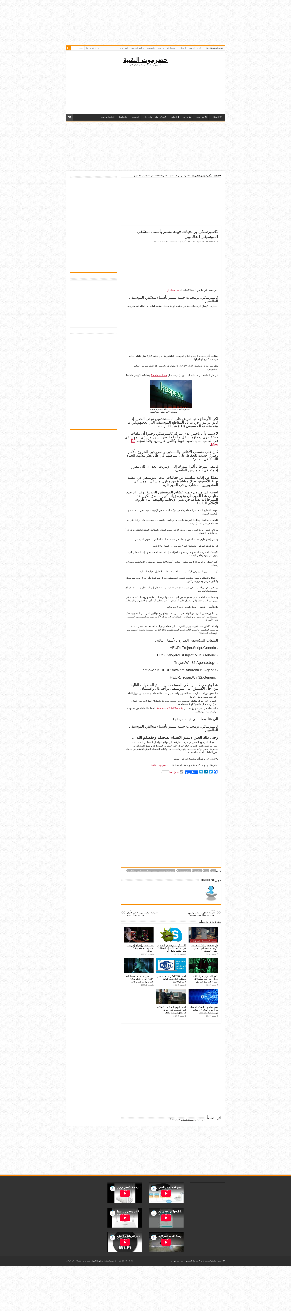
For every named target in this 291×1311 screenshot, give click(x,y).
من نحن (161, 48)
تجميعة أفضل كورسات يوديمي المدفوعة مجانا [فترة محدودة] (201, 912)
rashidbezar (211, 241)
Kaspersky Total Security (169, 708)
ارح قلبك (182, 48)
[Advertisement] (145, 89)
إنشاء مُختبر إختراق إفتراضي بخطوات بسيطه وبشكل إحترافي (140, 948)
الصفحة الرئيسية (195, 48)
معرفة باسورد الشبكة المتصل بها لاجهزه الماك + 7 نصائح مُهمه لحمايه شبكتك (204, 1010)
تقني (213, 871)
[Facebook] (96, 48)
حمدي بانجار (173, 290)
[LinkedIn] (90, 48)
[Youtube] (87, 48)
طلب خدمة (151, 48)
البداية (216, 175)
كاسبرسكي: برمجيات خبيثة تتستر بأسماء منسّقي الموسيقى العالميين (151, 871)
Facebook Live (159, 375)
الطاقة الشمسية (108, 117)
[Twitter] (93, 48)
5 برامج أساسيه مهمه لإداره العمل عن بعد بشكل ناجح (142, 912)
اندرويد (185, 117)
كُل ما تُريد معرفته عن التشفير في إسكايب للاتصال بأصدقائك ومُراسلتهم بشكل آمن (171, 948)
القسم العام (171, 48)
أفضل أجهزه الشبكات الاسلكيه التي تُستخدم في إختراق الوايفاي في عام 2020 (171, 1010)
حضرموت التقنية (145, 59)
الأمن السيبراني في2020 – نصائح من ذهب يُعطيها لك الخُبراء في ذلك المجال (205, 979)
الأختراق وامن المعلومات (202, 175)
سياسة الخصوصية (137, 48)
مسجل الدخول (187, 1119)
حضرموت (197, 871)
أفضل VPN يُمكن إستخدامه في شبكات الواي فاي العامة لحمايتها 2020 (171, 979)
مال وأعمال (122, 117)
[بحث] (68, 48)
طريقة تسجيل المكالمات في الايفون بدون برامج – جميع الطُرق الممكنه (204, 948)
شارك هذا (174, 772)
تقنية (206, 871)
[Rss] (98, 48)
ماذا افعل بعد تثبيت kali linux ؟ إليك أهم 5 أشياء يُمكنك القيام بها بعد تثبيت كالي (140, 979)
